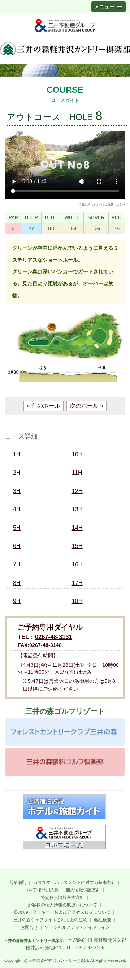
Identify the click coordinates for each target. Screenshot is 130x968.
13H (77, 509)
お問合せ (29, 927)
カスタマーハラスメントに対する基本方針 (74, 882)
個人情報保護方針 (83, 889)
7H (17, 564)
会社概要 (102, 919)
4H (17, 509)
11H (77, 473)
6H (17, 546)
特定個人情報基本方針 (62, 897)
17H (77, 583)
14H (77, 528)
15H (77, 546)
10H (77, 454)
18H (77, 601)
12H (77, 491)
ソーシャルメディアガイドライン (77, 927)
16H (77, 564)
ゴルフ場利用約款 (41, 889)
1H (17, 454)
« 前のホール (43, 406)
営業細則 (17, 882)
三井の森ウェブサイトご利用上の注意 (50, 919)
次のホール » (86, 406)
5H (17, 528)
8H (17, 583)
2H (17, 473)
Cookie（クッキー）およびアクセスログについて (62, 912)
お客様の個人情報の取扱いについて (62, 904)
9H (17, 601)
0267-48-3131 (53, 636)
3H (17, 491)
